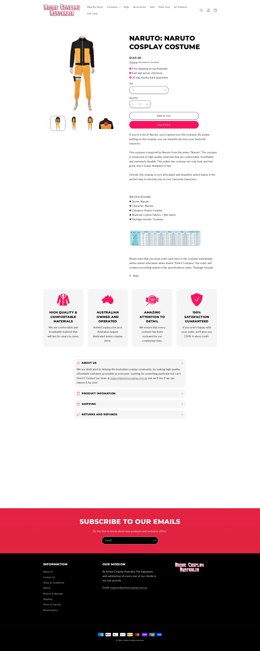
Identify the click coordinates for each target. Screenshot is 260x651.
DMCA (46, 588)
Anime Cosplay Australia (134, 640)
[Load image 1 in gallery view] (58, 123)
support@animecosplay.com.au (128, 378)
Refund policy (50, 610)
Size (131, 83)
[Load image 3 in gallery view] (90, 123)
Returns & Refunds (53, 593)
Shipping (133, 62)
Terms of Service (52, 604)
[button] (113, 7)
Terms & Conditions (53, 582)
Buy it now (164, 124)
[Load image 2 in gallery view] (74, 123)
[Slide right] (118, 123)
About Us (48, 571)
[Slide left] (46, 123)
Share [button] (136, 275)
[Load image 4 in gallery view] (106, 123)
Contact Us (49, 577)
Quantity (133, 98)
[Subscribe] (154, 540)
